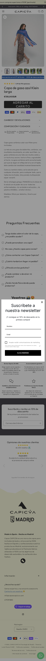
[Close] (42, 302)
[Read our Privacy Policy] (39, 346)
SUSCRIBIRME (23, 353)
